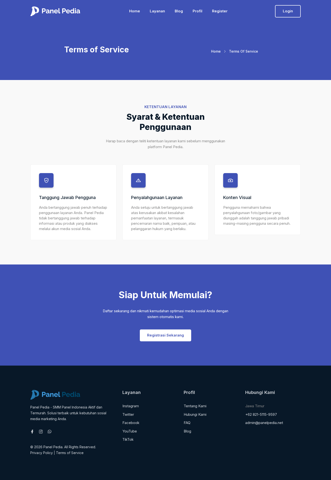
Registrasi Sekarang (165, 335)
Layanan (157, 11)
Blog (179, 11)
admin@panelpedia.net (264, 422)
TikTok (128, 439)
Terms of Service (70, 453)
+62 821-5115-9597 (261, 414)
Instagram (130, 406)
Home (134, 11)
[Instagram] (41, 432)
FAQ (187, 422)
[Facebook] (32, 432)
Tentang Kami (195, 406)
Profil (197, 11)
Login (288, 11)
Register (220, 11)
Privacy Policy (41, 453)
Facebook (130, 422)
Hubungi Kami (195, 414)
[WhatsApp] (49, 432)
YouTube (129, 431)
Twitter (128, 414)
